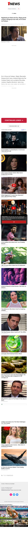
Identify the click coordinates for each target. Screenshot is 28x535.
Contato (3, 483)
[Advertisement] (14, 60)
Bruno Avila (21, 24)
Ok (14, 221)
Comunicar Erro (13, 126)
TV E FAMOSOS (8, 475)
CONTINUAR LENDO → (14, 120)
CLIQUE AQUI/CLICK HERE (16, 490)
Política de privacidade (9, 483)
